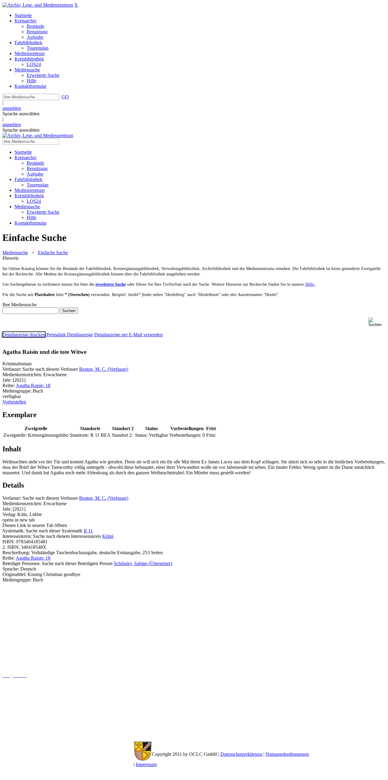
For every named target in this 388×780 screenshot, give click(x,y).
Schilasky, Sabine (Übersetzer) (143, 563)
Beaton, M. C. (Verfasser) (103, 369)
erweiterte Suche (110, 284)
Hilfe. (310, 284)
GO (65, 96)
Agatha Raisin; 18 (33, 385)
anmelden (11, 108)
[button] (377, 322)
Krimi (107, 536)
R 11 (88, 530)
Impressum (146, 764)
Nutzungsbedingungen (287, 754)
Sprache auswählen (20, 113)
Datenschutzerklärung (241, 754)
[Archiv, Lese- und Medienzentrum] (37, 5)
